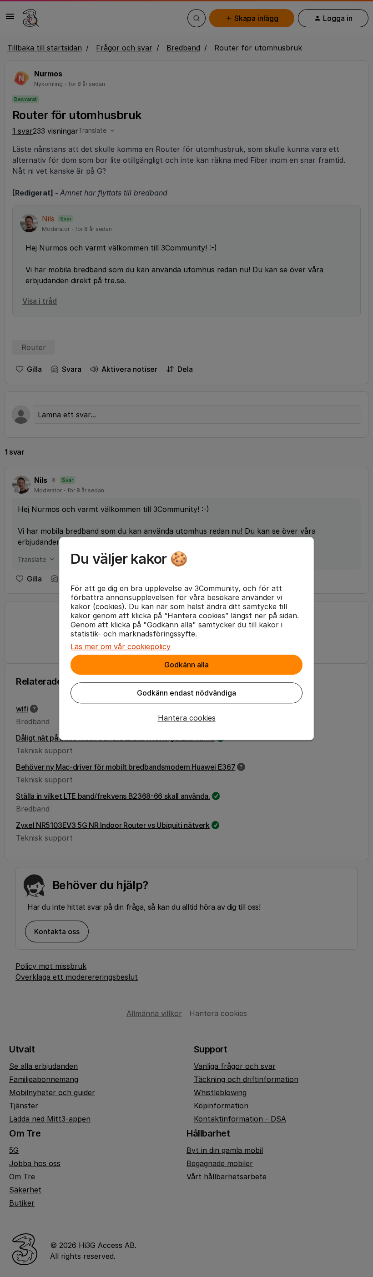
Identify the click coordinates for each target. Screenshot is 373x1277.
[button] (186, 718)
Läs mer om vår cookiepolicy (121, 646)
